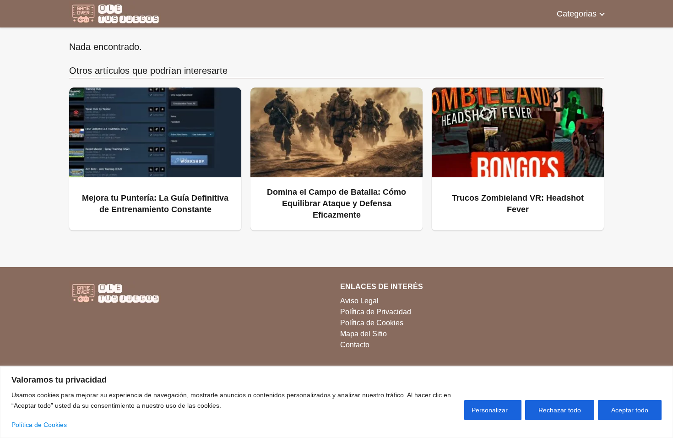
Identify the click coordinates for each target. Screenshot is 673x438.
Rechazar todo (559, 410)
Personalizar (490, 410)
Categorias (577, 13)
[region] (336, 402)
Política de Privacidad (375, 312)
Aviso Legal (359, 301)
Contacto (354, 345)
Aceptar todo (629, 410)
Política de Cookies (39, 424)
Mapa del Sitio (363, 334)
